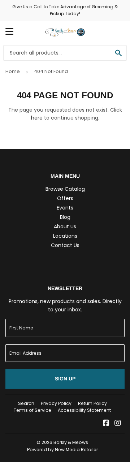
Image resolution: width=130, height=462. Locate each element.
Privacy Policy (56, 403)
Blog (65, 217)
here (37, 117)
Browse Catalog (65, 189)
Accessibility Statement (84, 410)
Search (26, 403)
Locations (65, 235)
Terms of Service (32, 410)
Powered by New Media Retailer (62, 449)
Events (65, 207)
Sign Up (65, 378)
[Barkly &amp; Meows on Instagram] (117, 423)
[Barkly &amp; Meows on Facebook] (106, 423)
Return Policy (92, 403)
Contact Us (65, 245)
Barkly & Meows (70, 442)
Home (12, 71)
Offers (65, 198)
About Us (65, 226)
